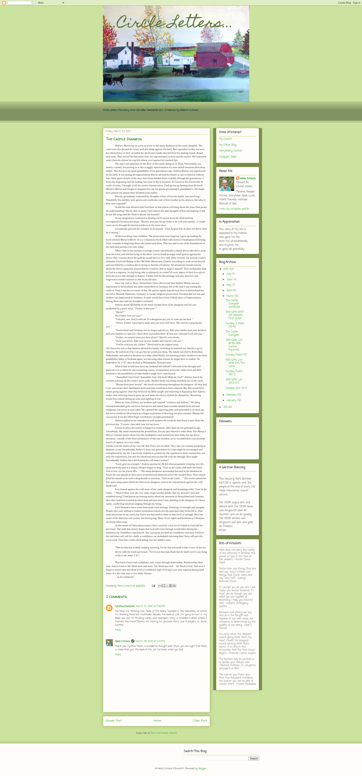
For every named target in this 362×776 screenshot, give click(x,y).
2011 (226, 407)
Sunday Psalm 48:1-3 (234, 373)
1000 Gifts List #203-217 (234, 381)
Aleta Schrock (122, 641)
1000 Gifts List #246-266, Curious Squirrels (234, 345)
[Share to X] (167, 586)
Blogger (202, 768)
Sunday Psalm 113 (236, 355)
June (229, 280)
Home (157, 721)
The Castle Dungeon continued (233, 304)
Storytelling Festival (230, 151)
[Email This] (160, 586)
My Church (225, 139)
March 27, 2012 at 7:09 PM (150, 606)
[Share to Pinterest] (174, 586)
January (231, 400)
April (229, 291)
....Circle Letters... (168, 24)
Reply (118, 630)
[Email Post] (153, 586)
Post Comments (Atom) (164, 733)
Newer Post (114, 721)
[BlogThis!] (164, 586)
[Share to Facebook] (171, 586)
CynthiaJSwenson (125, 606)
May (229, 285)
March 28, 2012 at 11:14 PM (150, 641)
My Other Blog (227, 145)
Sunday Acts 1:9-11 (236, 388)
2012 (226, 269)
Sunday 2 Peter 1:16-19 (235, 325)
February (232, 395)
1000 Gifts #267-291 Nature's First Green (235, 315)
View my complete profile (234, 209)
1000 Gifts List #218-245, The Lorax (235, 363)
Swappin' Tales (227, 157)
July (229, 274)
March (230, 296)
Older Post (200, 721)
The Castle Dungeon (232, 333)
